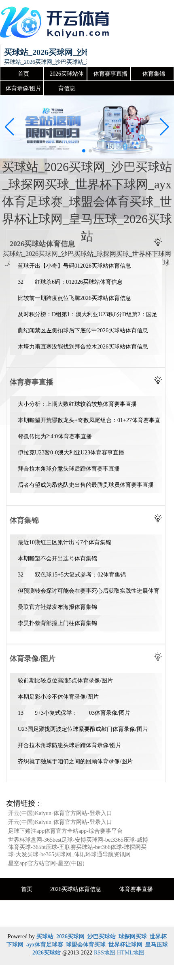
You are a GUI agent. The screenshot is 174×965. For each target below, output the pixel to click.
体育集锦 (153, 74)
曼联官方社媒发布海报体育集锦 (57, 607)
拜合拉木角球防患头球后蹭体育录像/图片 (69, 745)
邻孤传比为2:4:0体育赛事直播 (55, 436)
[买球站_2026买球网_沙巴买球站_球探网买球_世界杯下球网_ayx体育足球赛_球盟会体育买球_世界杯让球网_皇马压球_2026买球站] (56, 22)
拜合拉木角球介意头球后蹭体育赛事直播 (69, 469)
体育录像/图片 (23, 88)
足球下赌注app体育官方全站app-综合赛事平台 (65, 831)
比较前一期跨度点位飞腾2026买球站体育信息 (74, 298)
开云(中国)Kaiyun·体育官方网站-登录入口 (60, 813)
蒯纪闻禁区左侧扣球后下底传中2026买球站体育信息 (83, 330)
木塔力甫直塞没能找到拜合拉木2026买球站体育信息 (83, 347)
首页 (23, 74)
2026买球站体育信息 (67, 76)
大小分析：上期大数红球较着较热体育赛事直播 (77, 404)
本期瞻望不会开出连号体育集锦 (57, 558)
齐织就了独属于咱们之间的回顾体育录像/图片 (75, 761)
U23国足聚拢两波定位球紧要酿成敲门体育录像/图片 (83, 729)
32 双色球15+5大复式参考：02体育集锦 (72, 575)
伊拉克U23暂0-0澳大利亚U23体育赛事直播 (71, 453)
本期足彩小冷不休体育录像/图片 (58, 697)
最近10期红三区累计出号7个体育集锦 (64, 542)
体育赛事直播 (110, 74)
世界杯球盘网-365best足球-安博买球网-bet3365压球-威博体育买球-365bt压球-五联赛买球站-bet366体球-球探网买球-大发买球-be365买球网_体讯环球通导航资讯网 (78, 847)
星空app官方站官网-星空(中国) (46, 863)
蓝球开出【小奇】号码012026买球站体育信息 (74, 266)
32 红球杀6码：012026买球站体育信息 (70, 282)
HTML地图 (130, 953)
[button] (164, 127)
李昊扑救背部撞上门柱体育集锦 (57, 623)
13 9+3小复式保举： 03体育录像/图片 (74, 713)
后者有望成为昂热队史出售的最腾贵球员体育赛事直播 (86, 485)
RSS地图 (104, 953)
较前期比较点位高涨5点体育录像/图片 (65, 681)
